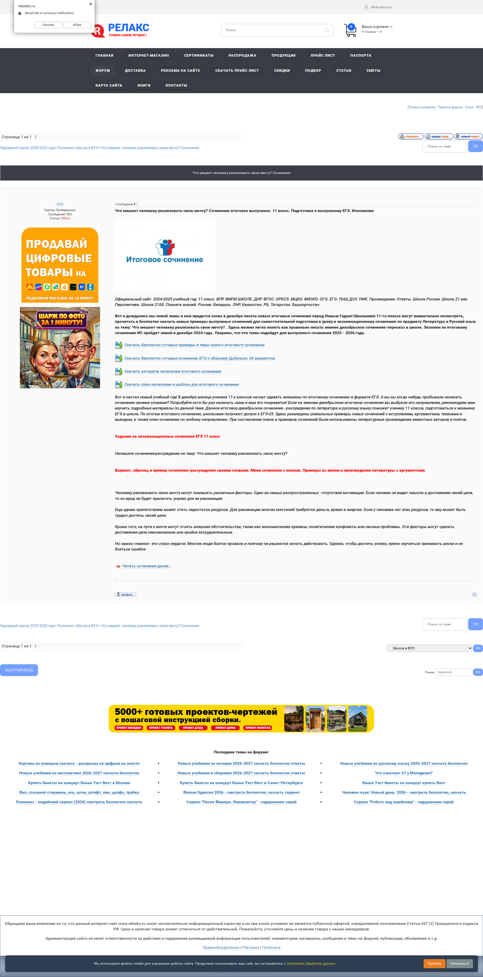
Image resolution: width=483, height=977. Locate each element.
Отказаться (460, 963)
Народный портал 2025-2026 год (27, 148)
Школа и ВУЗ (87, 148)
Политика (271, 947)
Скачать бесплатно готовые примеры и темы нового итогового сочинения (195, 344)
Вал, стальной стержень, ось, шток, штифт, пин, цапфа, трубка (79, 792)
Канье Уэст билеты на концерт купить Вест (403, 782)
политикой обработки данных (311, 963)
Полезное (65, 148)
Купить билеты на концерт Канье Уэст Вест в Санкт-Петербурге (241, 782)
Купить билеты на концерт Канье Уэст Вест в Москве (79, 782)
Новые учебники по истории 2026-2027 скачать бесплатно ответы (241, 763)
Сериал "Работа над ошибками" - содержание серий (404, 801)
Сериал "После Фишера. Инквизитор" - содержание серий (241, 801)
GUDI (60, 204)
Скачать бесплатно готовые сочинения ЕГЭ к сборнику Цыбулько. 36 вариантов (200, 358)
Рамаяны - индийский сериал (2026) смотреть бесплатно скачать (79, 801)
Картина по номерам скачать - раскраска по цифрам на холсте (79, 763)
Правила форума (450, 107)
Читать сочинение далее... (146, 566)
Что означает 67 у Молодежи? (404, 773)
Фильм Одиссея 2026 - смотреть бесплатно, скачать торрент (241, 792)
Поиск (469, 107)
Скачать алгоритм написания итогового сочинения (173, 371)
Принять (434, 963)
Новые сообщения (422, 107)
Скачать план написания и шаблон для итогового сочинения (182, 384)
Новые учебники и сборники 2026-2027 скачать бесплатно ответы (241, 773)
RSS (478, 107)
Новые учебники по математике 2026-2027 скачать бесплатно (79, 773)
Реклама (251, 947)
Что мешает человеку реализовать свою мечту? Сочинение (150, 148)
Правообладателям (221, 947)
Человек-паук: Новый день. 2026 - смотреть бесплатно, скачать (404, 792)
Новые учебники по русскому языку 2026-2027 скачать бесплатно (404, 763)
